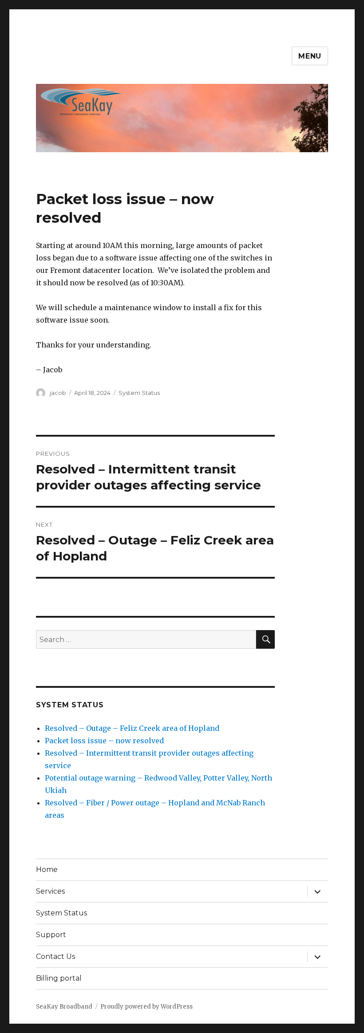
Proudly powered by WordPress (146, 1006)
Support (51, 934)
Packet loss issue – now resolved (104, 740)
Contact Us (55, 956)
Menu (309, 56)
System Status (139, 392)
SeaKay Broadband (64, 1006)
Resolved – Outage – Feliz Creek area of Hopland (132, 728)
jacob (58, 392)
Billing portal (59, 978)
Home (47, 869)
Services (50, 891)
